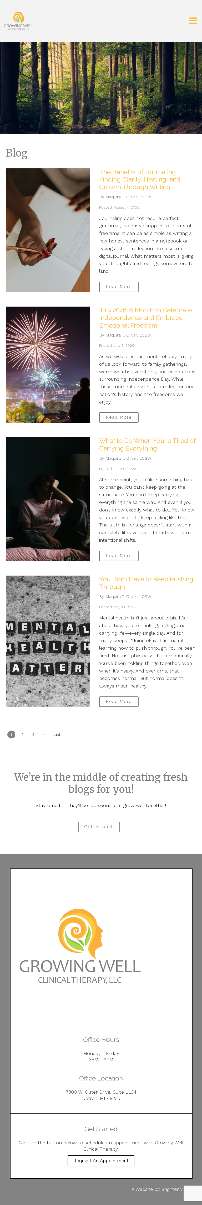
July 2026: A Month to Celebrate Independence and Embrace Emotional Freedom (145, 317)
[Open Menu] (193, 21)
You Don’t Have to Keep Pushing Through (146, 583)
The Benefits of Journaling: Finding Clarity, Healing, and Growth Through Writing (139, 179)
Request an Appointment (101, 1160)
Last (56, 734)
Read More (119, 286)
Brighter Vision (177, 1189)
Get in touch (99, 826)
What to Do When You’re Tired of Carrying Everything (147, 444)
